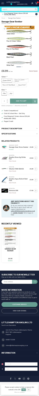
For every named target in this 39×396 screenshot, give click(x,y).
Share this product (20, 105)
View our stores (19, 311)
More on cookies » (19, 392)
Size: (4, 90)
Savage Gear (6, 23)
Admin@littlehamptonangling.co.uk (17, 345)
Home (3, 18)
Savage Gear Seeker (14, 18)
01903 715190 (10, 340)
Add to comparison (7, 105)
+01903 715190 (18, 213)
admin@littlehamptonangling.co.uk (23, 211)
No (29, 390)
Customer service (19, 304)
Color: (4, 77)
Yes (23, 390)
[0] (36, 3)
